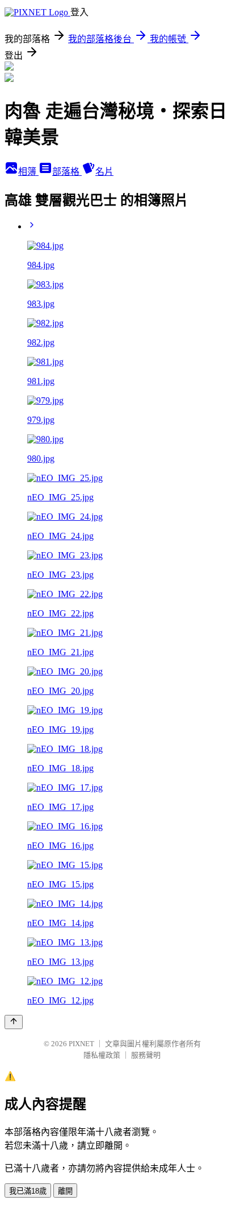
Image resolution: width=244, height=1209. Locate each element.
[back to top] (14, 1022)
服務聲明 (146, 1055)
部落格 (67, 171)
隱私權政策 (101, 1055)
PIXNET (81, 1043)
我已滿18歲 (28, 1191)
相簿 (28, 171)
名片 (104, 171)
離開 (65, 1191)
